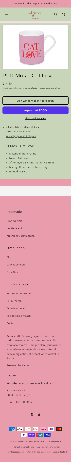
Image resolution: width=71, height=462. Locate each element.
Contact (11, 323)
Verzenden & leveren (19, 293)
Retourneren (14, 300)
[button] (6, 14)
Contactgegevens (15, 452)
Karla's (21, 441)
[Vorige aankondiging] (6, 3)
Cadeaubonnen (16, 264)
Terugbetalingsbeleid (24, 447)
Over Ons (12, 272)
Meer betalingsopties (35, 118)
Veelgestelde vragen (19, 315)
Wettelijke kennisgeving (38, 452)
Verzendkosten (31, 88)
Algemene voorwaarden (21, 235)
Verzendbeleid (60, 452)
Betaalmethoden (16, 308)
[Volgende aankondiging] (65, 3)
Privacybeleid (15, 220)
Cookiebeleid (14, 228)
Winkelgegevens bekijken (21, 136)
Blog (9, 257)
